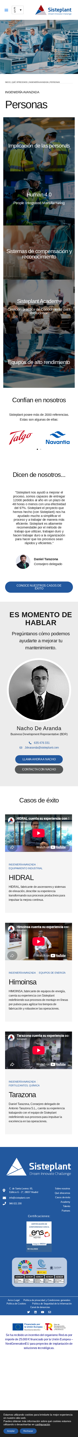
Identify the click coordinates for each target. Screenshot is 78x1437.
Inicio (7, 82)
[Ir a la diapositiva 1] (37, 449)
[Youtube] (42, 1312)
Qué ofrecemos (20, 82)
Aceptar (11, 1431)
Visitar (39, 148)
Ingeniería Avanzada (38, 82)
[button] (6, 10)
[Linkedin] (35, 1312)
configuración (42, 1424)
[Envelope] (49, 1312)
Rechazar (28, 1431)
